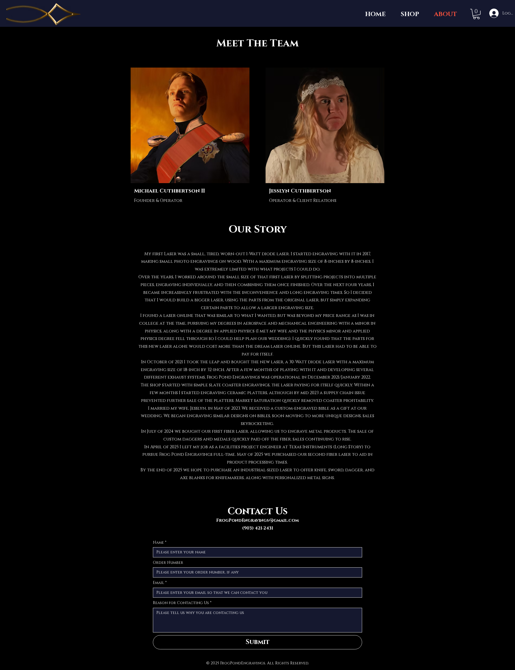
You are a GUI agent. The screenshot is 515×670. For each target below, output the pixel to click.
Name (159, 542)
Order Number (168, 562)
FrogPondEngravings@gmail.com (257, 520)
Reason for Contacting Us (182, 602)
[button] (476, 14)
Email (160, 582)
